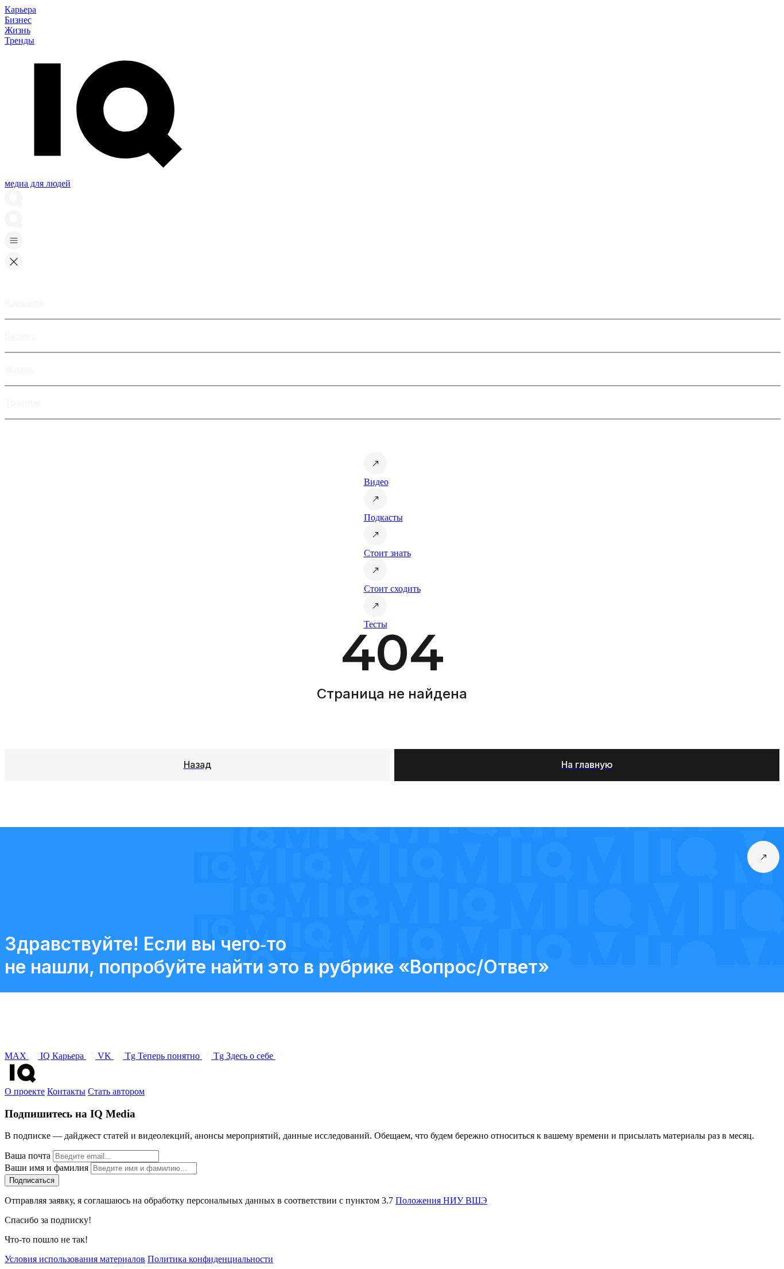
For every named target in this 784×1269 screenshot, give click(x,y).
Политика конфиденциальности (210, 1259)
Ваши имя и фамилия (46, 1168)
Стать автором (116, 1091)
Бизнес (18, 20)
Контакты (66, 1091)
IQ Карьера (63, 1056)
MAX (17, 1056)
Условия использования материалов (75, 1259)
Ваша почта (28, 1156)
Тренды (19, 40)
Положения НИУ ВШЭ (441, 1200)
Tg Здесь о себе (244, 1056)
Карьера (20, 9)
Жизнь (17, 30)
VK (106, 1056)
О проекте (25, 1091)
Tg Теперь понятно (163, 1056)
